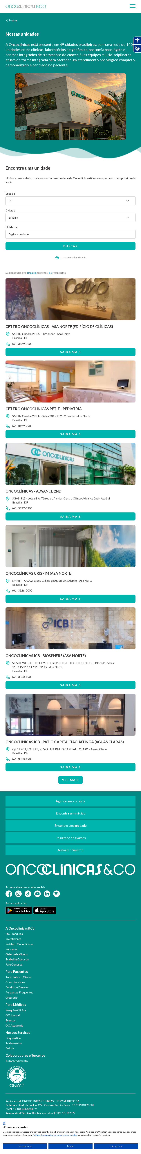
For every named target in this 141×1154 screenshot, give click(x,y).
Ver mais (70, 779)
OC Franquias (14, 933)
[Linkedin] (47, 893)
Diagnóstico (13, 1038)
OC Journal (13, 1015)
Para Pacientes (17, 972)
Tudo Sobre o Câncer (19, 977)
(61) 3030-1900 (22, 676)
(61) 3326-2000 (22, 590)
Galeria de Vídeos (17, 954)
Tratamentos (14, 1043)
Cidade (10, 210)
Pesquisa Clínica (16, 1010)
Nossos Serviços (18, 1033)
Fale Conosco (14, 964)
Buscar (70, 246)
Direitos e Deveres (17, 987)
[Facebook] (9, 893)
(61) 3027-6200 (22, 508)
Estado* (11, 193)
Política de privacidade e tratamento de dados (55, 1135)
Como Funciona (15, 982)
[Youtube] (37, 893)
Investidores (13, 939)
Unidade (11, 227)
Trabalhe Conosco (17, 959)
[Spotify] (56, 893)
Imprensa (11, 949)
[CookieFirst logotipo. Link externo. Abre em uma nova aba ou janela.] (4, 1123)
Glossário (12, 997)
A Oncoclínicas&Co (20, 928)
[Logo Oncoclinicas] (26, 6)
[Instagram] (18, 893)
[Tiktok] (28, 893)
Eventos (11, 1020)
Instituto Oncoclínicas (19, 944)
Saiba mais (70, 352)
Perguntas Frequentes (19, 992)
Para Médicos (16, 1005)
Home (13, 20)
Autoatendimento (17, 1061)
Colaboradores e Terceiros (25, 1055)
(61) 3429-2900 (22, 343)
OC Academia (14, 1025)
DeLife (10, 1048)
